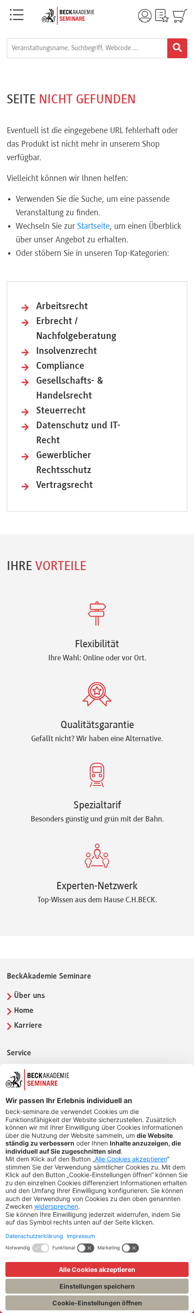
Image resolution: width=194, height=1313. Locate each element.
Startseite (93, 226)
